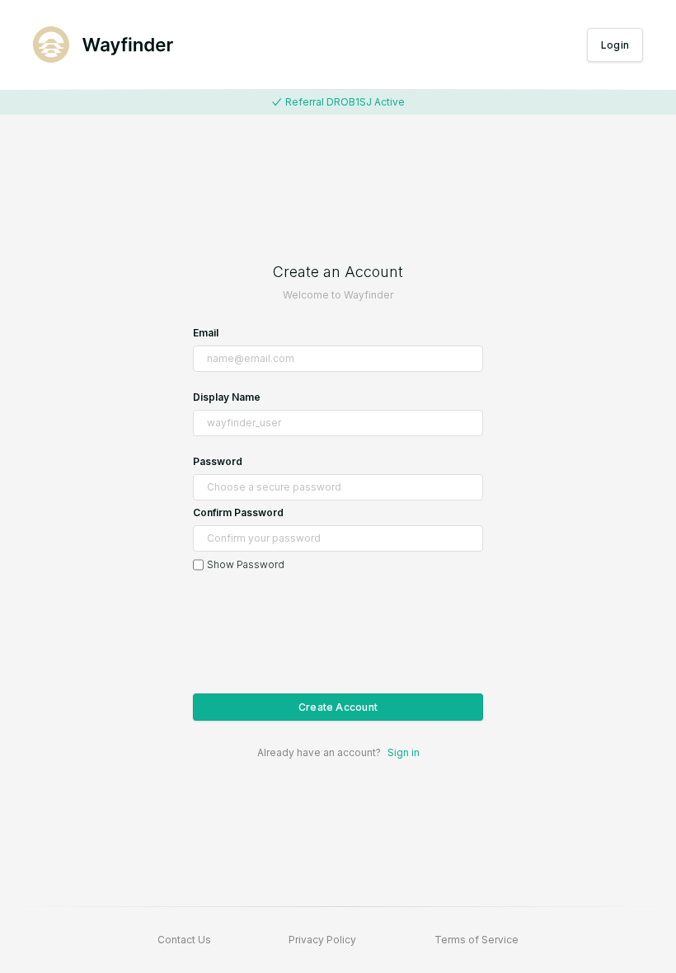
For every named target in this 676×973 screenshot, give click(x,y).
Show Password (245, 564)
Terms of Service (476, 939)
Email (205, 333)
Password (217, 462)
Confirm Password (238, 513)
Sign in (403, 753)
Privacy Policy (322, 939)
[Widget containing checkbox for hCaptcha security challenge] (338, 622)
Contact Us (184, 939)
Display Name (227, 397)
